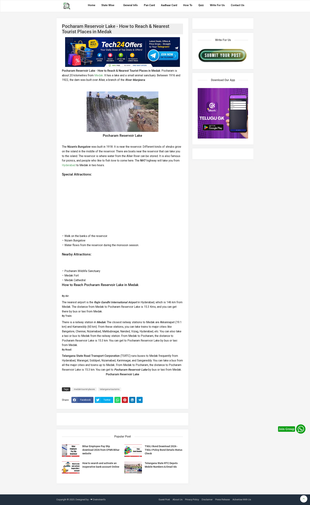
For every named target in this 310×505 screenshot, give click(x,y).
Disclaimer (207, 499)
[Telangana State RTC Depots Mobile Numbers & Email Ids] (133, 467)
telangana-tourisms (109, 389)
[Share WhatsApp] (117, 400)
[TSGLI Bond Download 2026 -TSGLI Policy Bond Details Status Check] (133, 450)
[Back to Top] (303, 498)
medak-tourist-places (84, 389)
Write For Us (217, 5)
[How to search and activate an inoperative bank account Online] (70, 467)
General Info (130, 5)
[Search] (250, 6)
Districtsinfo (99, 499)
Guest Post (164, 499)
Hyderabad (69, 165)
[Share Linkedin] (132, 400)
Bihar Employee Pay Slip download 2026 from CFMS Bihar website (100, 450)
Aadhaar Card (169, 5)
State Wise (107, 5)
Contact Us (237, 5)
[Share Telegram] (140, 400)
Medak (98, 75)
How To (187, 5)
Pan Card (149, 5)
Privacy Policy (192, 499)
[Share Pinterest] (125, 400)
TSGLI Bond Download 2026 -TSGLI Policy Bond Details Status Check (163, 450)
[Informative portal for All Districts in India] (68, 6)
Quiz (201, 5)
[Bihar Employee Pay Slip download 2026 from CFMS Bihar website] (70, 450)
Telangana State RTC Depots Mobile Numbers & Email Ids (161, 465)
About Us (177, 499)
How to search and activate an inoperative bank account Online (100, 465)
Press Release (222, 499)
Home (91, 5)
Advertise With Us (241, 499)
